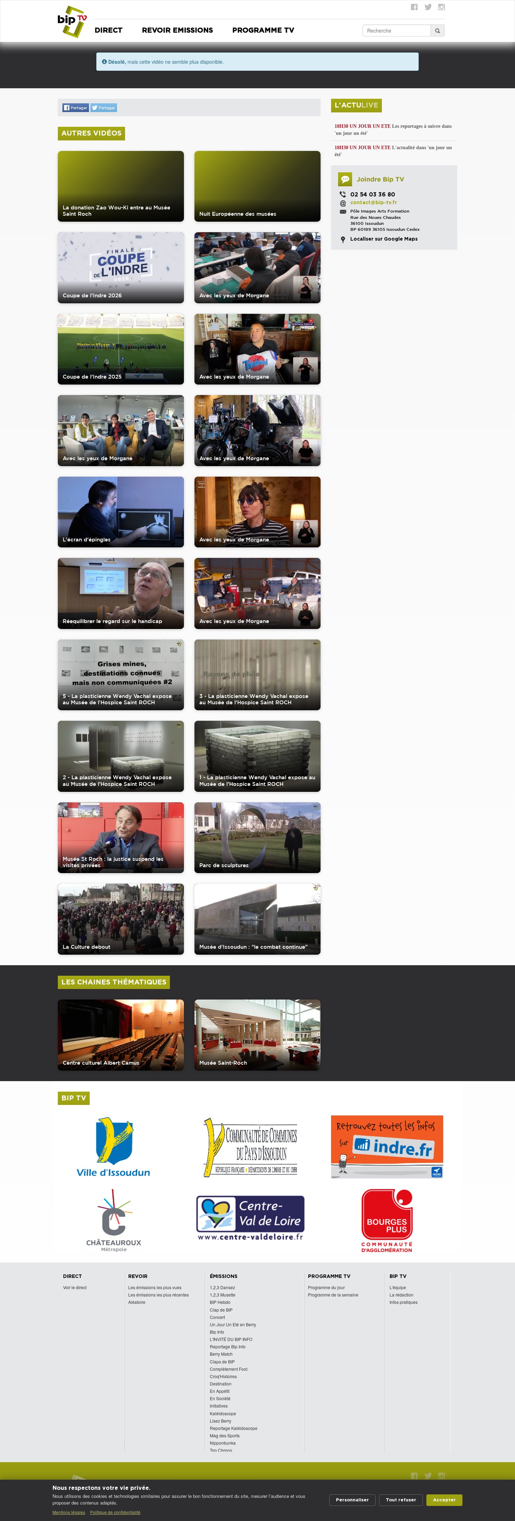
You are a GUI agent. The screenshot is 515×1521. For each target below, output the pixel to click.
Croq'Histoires (223, 1376)
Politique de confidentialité (115, 1512)
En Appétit (219, 1391)
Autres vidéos (91, 133)
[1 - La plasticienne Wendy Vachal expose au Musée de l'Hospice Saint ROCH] (257, 756)
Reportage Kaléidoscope (234, 1428)
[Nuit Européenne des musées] (257, 186)
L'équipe (398, 1287)
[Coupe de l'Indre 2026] (121, 267)
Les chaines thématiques (113, 982)
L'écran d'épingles (87, 539)
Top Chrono (221, 1450)
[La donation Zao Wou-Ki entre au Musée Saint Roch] (121, 186)
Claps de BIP (222, 1361)
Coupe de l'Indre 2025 (92, 377)
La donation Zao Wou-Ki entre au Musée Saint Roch (116, 211)
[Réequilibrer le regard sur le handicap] (121, 593)
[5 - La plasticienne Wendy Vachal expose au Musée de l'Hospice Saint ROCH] (121, 675)
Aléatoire (136, 1302)
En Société (220, 1398)
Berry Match (221, 1354)
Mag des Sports (225, 1435)
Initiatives (219, 1406)
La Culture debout (86, 947)
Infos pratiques (404, 1302)
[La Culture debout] (121, 919)
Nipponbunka (223, 1443)
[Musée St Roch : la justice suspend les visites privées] (121, 837)
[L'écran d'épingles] (121, 512)
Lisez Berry (220, 1421)
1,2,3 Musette (222, 1295)
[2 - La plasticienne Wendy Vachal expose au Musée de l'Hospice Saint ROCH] (121, 756)
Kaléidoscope (223, 1413)
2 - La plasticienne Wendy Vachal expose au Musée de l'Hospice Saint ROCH (117, 780)
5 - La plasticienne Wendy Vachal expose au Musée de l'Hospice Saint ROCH (117, 699)
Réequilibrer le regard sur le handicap (112, 621)
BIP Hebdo (220, 1302)
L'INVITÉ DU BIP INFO (231, 1339)
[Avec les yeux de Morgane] (257, 267)
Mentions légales (69, 1512)
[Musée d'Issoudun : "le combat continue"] (257, 919)
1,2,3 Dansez (222, 1287)
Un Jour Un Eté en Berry (233, 1324)
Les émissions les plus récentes (158, 1295)
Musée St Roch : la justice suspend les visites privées (113, 862)
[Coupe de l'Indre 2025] (121, 349)
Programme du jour (326, 1287)
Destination (221, 1384)
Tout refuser (401, 1500)
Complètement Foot (228, 1369)
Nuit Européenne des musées (237, 214)
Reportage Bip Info (228, 1346)
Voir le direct (75, 1287)
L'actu (356, 105)
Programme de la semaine (333, 1295)
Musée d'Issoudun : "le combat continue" (253, 947)
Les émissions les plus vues (154, 1287)
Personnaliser (352, 1500)
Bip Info (217, 1332)
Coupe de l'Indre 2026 (92, 295)
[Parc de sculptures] (257, 837)
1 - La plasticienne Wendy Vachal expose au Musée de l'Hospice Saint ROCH (257, 780)
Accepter (444, 1500)
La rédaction (401, 1295)
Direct (109, 30)
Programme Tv (263, 30)
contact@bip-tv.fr (373, 202)
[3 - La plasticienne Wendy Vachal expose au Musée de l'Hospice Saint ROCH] (257, 675)
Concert (217, 1317)
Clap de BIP (221, 1310)
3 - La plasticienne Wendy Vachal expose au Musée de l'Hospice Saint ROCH (253, 699)
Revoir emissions (177, 30)
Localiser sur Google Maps (384, 239)
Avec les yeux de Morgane (234, 295)
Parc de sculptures (224, 865)
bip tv (73, 1098)
